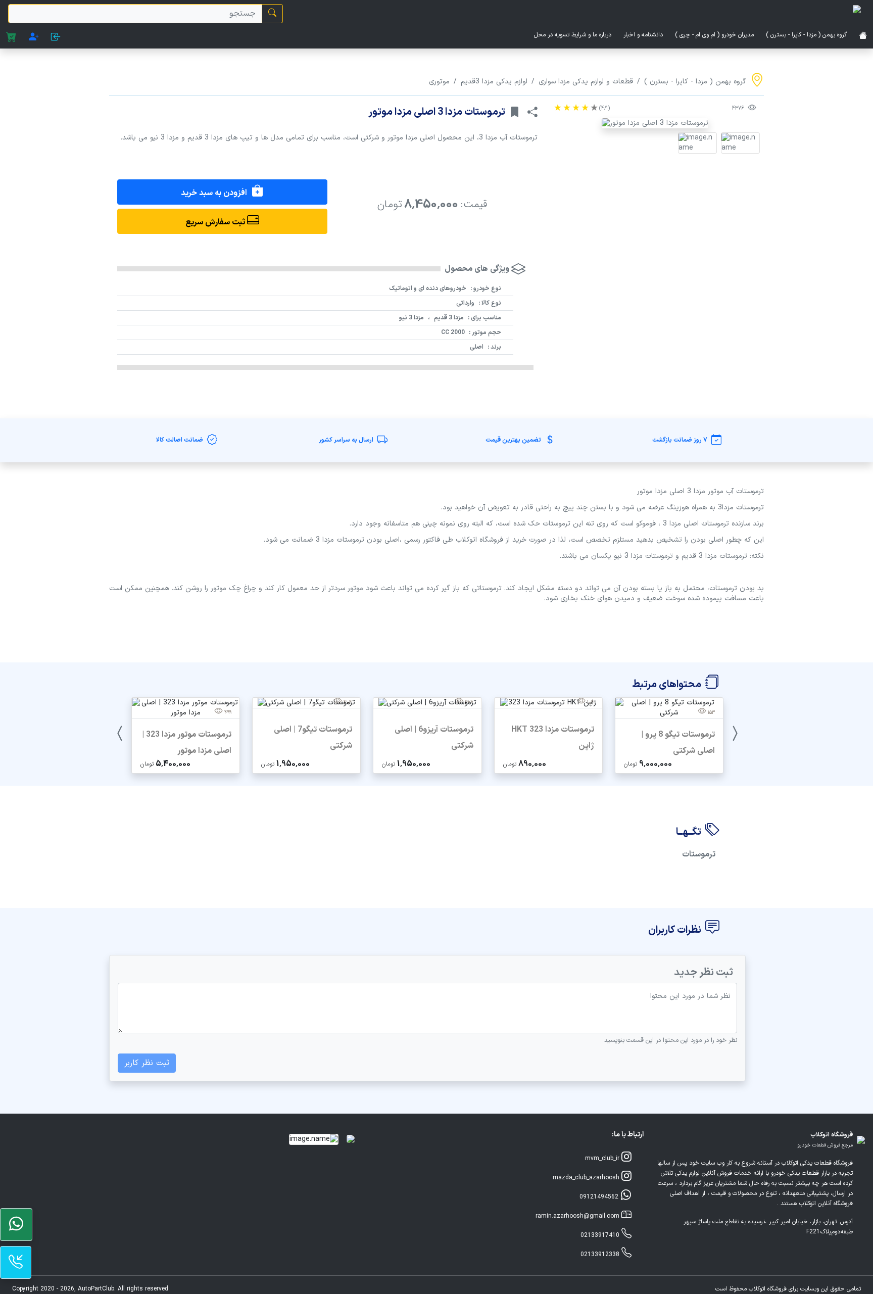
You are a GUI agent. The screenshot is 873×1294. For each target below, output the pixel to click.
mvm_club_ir (603, 1158)
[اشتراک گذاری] (532, 112)
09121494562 (599, 1197)
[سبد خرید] (11, 38)
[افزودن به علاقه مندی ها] (514, 112)
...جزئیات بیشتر (669, 763)
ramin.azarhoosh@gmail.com (578, 1216)
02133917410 (600, 1235)
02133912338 (600, 1254)
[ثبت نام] (34, 38)
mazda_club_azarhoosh (587, 1177)
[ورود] (56, 38)
